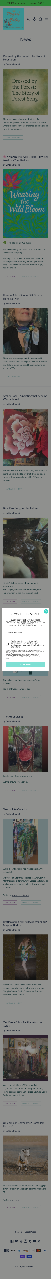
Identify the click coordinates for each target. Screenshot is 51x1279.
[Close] (46, 611)
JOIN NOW (25, 664)
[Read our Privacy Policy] (43, 651)
